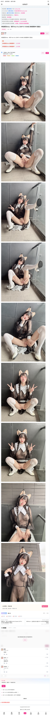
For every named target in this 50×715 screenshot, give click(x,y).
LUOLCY (28, 706)
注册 (47, 52)
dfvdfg (5, 666)
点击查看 (23, 13)
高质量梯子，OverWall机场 (20, 21)
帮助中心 (16, 15)
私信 (47, 33)
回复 (47, 654)
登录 (43, 52)
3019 (5, 657)
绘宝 (5, 649)
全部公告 (25, 698)
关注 (43, 33)
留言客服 (9, 17)
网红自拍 (3, 29)
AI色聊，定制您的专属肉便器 (22, 23)
